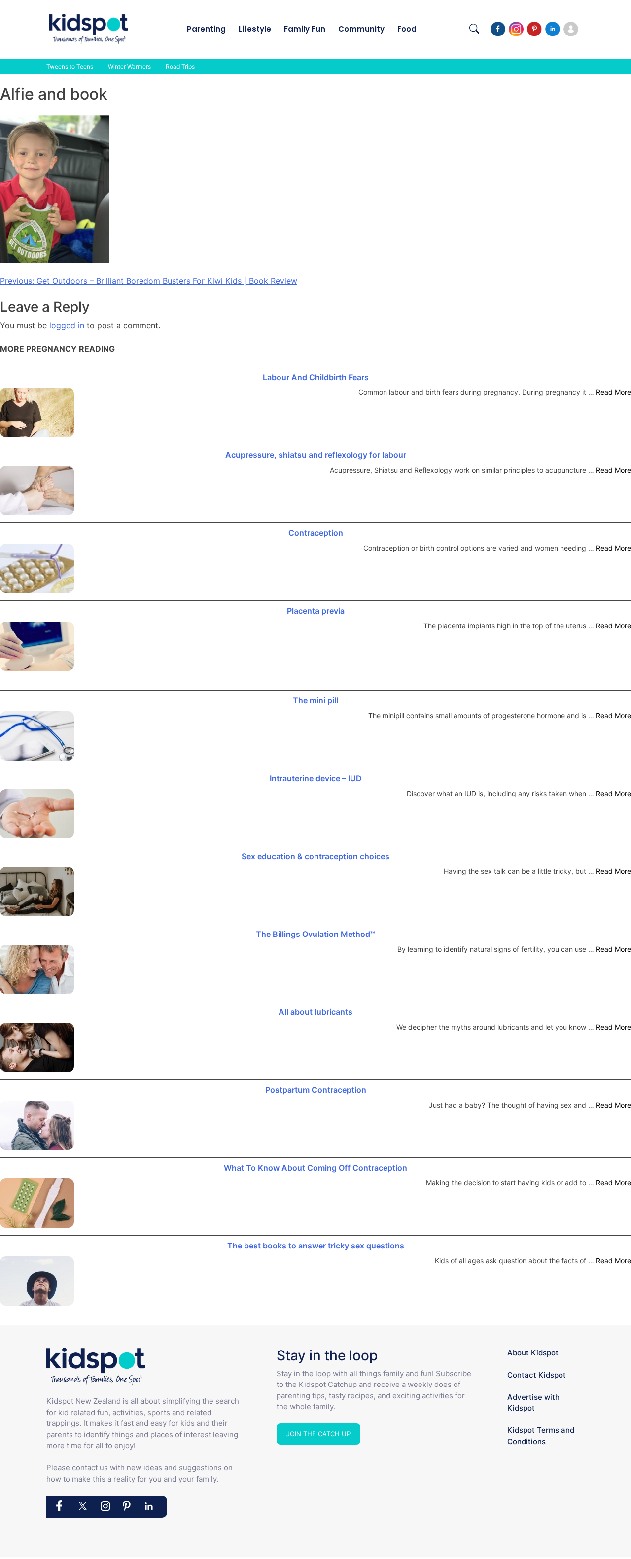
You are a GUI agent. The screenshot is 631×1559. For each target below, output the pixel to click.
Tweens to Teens (69, 66)
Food (407, 29)
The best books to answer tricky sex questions (315, 1245)
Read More (613, 392)
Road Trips (180, 66)
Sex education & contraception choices (315, 856)
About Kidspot (533, 1352)
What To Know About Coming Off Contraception (315, 1168)
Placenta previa (316, 611)
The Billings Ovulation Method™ (315, 934)
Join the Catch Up (318, 1434)
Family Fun (304, 29)
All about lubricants (315, 1012)
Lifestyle (255, 29)
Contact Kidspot (536, 1375)
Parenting (206, 29)
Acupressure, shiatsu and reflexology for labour (315, 455)
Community (361, 29)
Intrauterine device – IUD (316, 778)
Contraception (315, 533)
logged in (66, 325)
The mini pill (315, 700)
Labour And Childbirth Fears (316, 377)
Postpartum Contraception (315, 1090)
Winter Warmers (129, 66)
